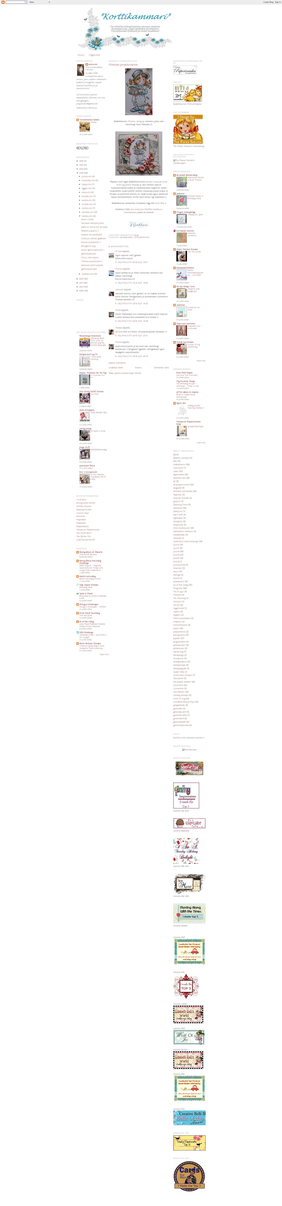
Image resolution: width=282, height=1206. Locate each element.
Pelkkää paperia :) (90, 230)
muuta (176, 605)
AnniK (118, 310)
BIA (175, 461)
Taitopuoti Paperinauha (87, 529)
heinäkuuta (87, 196)
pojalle (176, 638)
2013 (81, 173)
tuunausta (178, 688)
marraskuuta (88, 180)
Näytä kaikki (104, 654)
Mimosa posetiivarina (91, 261)
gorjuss (176, 501)
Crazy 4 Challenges (88, 604)
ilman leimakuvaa (181, 528)
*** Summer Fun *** (97, 376)
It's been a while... (98, 431)
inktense (177, 538)
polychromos (179, 641)
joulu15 (176, 561)
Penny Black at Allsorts (90, 552)
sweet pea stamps (182, 675)
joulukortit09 (179, 565)
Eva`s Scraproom (88, 472)
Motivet (177, 601)
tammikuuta (88, 274)
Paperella (81, 523)
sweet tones (153, 181)
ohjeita (176, 611)
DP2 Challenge (86, 632)
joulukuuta (87, 176)
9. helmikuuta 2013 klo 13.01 (131, 262)
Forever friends (181, 498)
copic (176, 471)
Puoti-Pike (159, 203)
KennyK (176, 575)
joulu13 (176, 554)
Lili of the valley (180, 585)
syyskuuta (87, 188)
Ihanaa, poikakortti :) (91, 242)
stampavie (178, 658)
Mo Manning (179, 598)
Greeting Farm (180, 504)
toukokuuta (87, 204)
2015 (81, 165)
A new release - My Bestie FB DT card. (98, 477)
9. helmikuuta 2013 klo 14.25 (131, 303)
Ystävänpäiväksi (89, 269)
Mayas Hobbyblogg (185, 212)
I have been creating (96, 358)
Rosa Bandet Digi (98, 412)
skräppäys (178, 655)
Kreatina (80, 516)
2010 (81, 286)
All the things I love (185, 286)
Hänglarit (177, 521)
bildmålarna (126, 237)
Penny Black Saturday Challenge (90, 562)
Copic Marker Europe (187, 249)
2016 (81, 161)
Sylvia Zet (181, 403)
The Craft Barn (84, 533)
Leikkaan (180, 193)
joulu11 (176, 548)
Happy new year (195, 214)
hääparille (178, 524)
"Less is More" (86, 593)
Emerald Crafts (84, 509)
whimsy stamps (180, 695)
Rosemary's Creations (90, 336)
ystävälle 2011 (179, 712)
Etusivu (81, 55)
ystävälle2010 (179, 722)
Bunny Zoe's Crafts (85, 503)
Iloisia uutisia (87, 219)
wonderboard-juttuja (183, 701)
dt (174, 481)
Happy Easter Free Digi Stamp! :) (196, 406)
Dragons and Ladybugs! (193, 290)
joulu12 (176, 551)
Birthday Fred (85, 587)
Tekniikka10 (178, 678)
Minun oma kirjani (89, 257)
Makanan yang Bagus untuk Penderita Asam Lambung (91, 647)
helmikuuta (87, 216)
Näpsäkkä (81, 519)
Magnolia (177, 588)
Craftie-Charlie (83, 506)
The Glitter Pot (83, 536)
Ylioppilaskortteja (195, 426)
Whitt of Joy (179, 698)
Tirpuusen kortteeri (185, 323)
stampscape (179, 665)
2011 (81, 282)
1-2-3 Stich (81, 499)
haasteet (177, 508)
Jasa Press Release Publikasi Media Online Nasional (92, 625)
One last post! (85, 615)
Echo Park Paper (184, 372)
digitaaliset (178, 474)
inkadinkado (179, 534)
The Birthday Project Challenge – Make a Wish (187, 384)
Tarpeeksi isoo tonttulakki (194, 327)
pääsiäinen (178, 648)
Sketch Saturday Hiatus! (90, 579)
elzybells (177, 488)
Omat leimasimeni (181, 618)
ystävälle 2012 (179, 715)
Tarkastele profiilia (86, 108)
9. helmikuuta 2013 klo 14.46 (131, 321)
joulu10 (176, 544)
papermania (179, 631)
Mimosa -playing (136, 121)
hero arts (178, 514)
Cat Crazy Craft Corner (91, 391)
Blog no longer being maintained (185, 395)
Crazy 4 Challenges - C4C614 (92, 607)
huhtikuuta (87, 208)
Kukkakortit (178, 581)
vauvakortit (178, 691)
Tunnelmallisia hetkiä (89, 119)
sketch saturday (87, 576)
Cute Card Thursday (89, 613)
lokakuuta (87, 184)
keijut (175, 571)
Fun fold (94, 394)
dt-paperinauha (181, 484)
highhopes (178, 518)
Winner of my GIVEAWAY (194, 345)
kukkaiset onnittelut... (192, 234)
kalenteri (177, 568)
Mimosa (177, 595)
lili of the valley (86, 621)
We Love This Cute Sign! (186, 375)
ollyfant (177, 615)
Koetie (176, 578)
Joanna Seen (82, 513)
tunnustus (178, 685)
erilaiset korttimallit (182, 491)
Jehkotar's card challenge (185, 541)
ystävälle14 (178, 718)
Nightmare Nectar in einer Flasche (196, 178)
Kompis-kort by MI (88, 354)
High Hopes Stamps (88, 585)
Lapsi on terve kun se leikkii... (94, 227)
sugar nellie (178, 672)
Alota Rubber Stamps (90, 643)
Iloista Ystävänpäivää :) (92, 250)
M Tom (118, 251)
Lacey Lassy (85, 428)
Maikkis (118, 327)
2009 (81, 290)
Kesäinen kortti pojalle (92, 265)
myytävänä (178, 608)
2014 (81, 169)
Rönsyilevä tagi (88, 246)
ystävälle (177, 708)
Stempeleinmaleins (185, 267)
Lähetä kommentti (117, 363)
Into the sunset (194, 251)
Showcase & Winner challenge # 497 (92, 597)
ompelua (177, 621)
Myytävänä (94, 55)
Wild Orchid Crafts (85, 539)
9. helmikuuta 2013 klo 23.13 (131, 356)
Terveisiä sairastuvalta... (92, 223)
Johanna (119, 289)
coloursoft (178, 468)
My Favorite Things (185, 381)
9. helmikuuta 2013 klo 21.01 (131, 335)
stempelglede (179, 668)
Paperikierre (82, 526)
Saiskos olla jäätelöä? (91, 234)
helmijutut (178, 511)
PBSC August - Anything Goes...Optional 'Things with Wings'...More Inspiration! (91, 568)
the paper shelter (182, 681)
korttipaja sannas (185, 230)
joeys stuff (84, 447)
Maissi (118, 342)
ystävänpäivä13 (141, 237)
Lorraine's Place (87, 465)
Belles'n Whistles (181, 458)
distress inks (179, 478)
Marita (118, 269)
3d (174, 454)
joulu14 (176, 558)
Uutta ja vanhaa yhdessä (93, 238)
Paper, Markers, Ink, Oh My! (92, 373)
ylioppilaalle (179, 705)
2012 (81, 279)
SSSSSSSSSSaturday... (99, 450)
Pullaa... (94, 122)
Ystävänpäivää (88, 253)
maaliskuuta (88, 212)
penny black (179, 635)
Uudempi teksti (116, 367)
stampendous (180, 661)
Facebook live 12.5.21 (194, 308)
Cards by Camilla (184, 342)
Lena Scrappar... (87, 410)
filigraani (177, 494)
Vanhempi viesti (161, 367)
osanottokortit (180, 625)
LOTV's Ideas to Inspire (187, 392)
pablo (176, 628)
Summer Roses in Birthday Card (195, 197)
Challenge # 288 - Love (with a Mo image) (93, 636)
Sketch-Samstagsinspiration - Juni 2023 (195, 272)
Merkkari (92, 64)
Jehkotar (180, 305)
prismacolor (179, 645)
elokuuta (86, 192)
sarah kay (178, 651)
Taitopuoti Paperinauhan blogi (188, 422)
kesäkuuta (87, 200)
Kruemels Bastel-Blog (186, 175)
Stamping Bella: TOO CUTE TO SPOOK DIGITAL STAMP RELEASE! (98, 342)
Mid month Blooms (88, 554)
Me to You (178, 591)
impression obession (183, 531)
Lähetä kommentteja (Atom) (127, 373)
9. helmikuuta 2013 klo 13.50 (131, 282)
